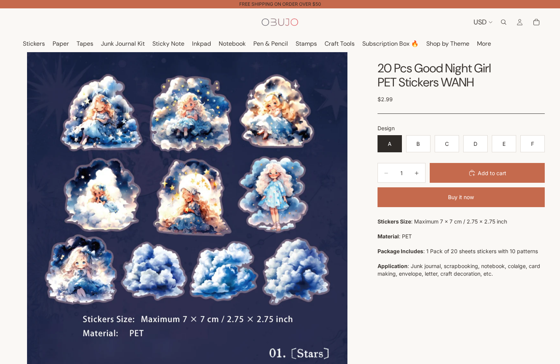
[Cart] (536, 22)
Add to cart (492, 173)
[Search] (503, 22)
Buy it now (461, 197)
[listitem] (484, 44)
